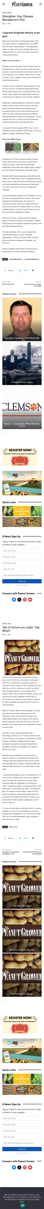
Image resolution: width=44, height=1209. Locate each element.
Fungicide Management (32, 259)
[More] (33, 270)
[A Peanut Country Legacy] (22, 363)
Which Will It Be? (8, 284)
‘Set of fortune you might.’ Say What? (33, 285)
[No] (41, 1200)
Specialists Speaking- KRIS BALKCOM (22, 337)
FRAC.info (5, 243)
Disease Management (15, 259)
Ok (23, 1205)
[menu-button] (3, 4)
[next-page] (7, 433)
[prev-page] (3, 433)
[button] (40, 4)
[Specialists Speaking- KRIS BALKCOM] (22, 319)
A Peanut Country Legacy (22, 382)
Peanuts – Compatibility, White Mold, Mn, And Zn (22, 424)
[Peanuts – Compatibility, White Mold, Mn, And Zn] (22, 407)
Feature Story (7, 12)
